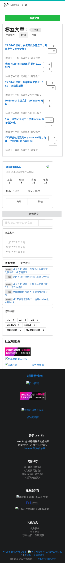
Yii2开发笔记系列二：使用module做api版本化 (27, 301)
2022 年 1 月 (15, 252)
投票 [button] (34, 35)
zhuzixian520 (13, 167)
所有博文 (34, 214)
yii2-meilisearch (35, 330)
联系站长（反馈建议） (34, 535)
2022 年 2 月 (15, 247)
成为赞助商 (38, 365)
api (22, 320)
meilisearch (14, 330)
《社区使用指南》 (32, 467)
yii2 (34, 320)
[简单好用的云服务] (18, 359)
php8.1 (29, 325)
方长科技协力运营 (47, 559)
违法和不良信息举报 (34, 555)
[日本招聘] (18, 365)
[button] (41, 223)
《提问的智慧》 (32, 477)
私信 (40, 201)
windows (13, 325)
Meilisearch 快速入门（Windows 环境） (26, 293)
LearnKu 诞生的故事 (34, 448)
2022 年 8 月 (15, 242)
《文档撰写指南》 (32, 471)
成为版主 (34, 528)
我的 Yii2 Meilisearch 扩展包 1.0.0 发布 (27, 278)
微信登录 (34, 18)
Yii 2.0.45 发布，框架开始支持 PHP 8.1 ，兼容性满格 (26, 286)
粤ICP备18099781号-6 (14, 552)
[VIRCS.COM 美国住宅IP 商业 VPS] (18, 351)
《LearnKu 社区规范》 (33, 474)
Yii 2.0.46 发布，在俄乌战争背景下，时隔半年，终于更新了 (27, 271)
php (10, 320)
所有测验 (34, 532)
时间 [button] (23, 35)
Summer (16, 559)
